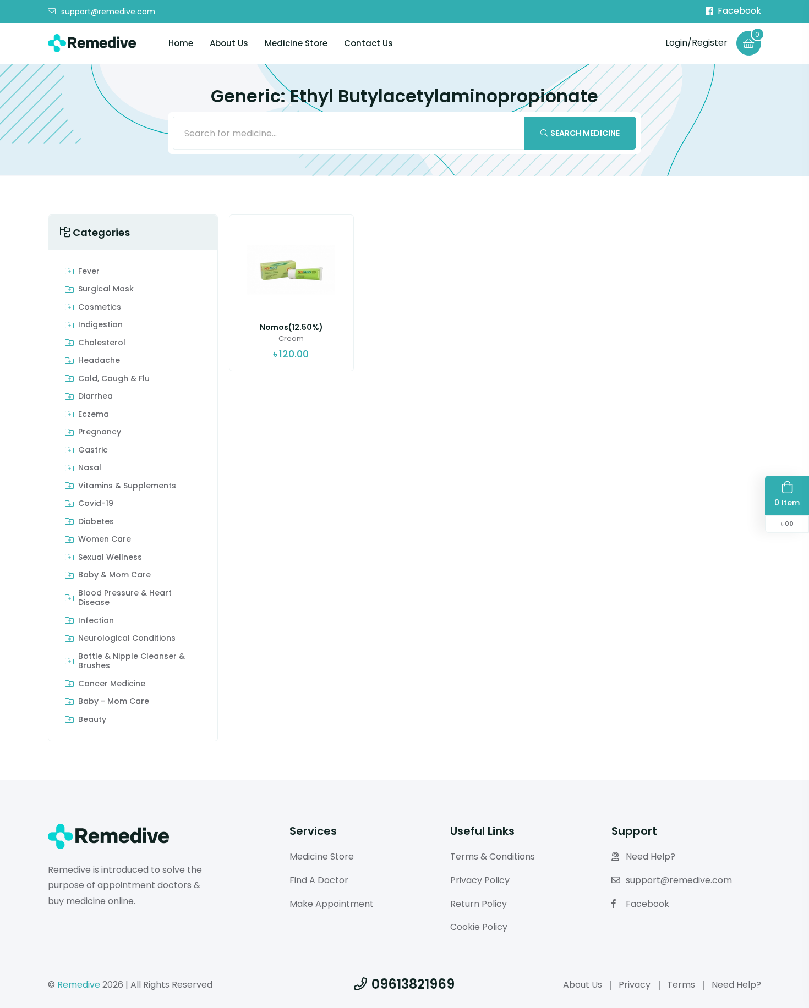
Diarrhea (95, 396)
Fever (89, 272)
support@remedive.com (108, 11)
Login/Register (696, 42)
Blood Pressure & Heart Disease (125, 598)
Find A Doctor (318, 880)
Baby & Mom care (114, 575)
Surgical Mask (106, 289)
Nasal (89, 468)
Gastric (93, 450)
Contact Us (368, 43)
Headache (99, 361)
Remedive (78, 984)
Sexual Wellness (110, 558)
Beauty (92, 720)
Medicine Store (296, 43)
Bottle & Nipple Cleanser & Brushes (131, 661)
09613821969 (413, 984)
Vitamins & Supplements (127, 486)
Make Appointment (331, 903)
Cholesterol (101, 343)
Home (180, 43)
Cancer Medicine (111, 684)
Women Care (104, 539)
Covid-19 (95, 504)
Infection (96, 621)
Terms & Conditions (492, 856)
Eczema (93, 415)
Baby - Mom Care (113, 702)
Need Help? (650, 856)
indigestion (100, 325)
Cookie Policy (478, 927)
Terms (681, 984)
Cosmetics (99, 307)
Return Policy (478, 903)
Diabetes (96, 522)
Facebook (739, 11)
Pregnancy (99, 432)
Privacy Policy (480, 880)
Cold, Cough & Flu (114, 379)
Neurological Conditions (127, 638)
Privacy (635, 984)
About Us (229, 43)
